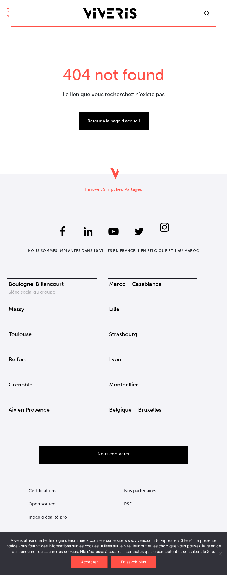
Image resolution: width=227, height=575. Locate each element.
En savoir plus (133, 562)
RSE (128, 503)
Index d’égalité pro (48, 517)
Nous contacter (113, 453)
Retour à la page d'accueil (113, 121)
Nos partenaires (140, 490)
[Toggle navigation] (18, 13)
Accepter (89, 562)
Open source (42, 503)
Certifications (42, 490)
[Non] (220, 553)
